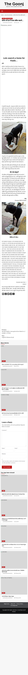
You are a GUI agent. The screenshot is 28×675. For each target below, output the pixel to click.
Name (3, 448)
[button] (2, 11)
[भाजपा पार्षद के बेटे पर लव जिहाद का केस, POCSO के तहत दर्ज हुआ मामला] (14, 534)
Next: (8, 336)
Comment (4, 430)
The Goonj (14, 4)
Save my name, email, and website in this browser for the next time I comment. (13, 462)
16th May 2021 (16, 22)
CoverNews (20, 609)
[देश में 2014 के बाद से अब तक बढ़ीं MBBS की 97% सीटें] (14, 403)
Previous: (13, 331)
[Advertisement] (14, 41)
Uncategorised (9, 18)
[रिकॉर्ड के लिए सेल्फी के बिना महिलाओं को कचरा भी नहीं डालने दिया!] (14, 483)
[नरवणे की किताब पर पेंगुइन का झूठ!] (14, 586)
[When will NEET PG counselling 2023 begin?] (14, 354)
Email (16, 448)
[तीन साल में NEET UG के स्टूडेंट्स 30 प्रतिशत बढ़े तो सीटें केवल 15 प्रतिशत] (14, 377)
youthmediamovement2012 (7, 22)
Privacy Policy (20, 603)
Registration (6, 603)
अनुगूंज (3, 490)
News (3, 515)
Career (3, 18)
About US (13, 603)
